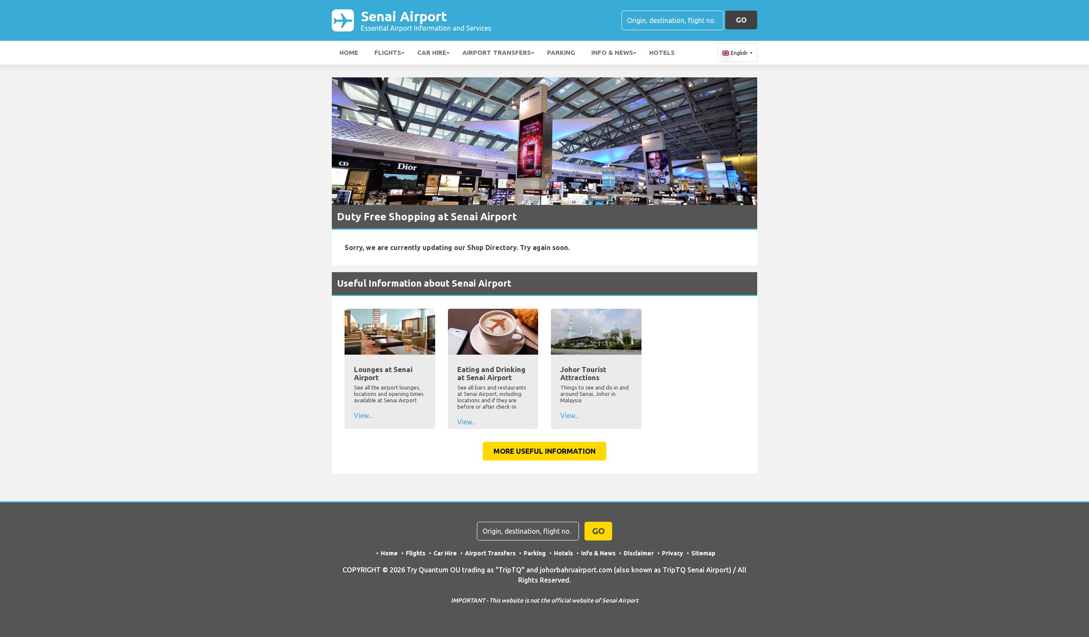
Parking (561, 52)
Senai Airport (426, 20)
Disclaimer (639, 553)
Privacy (672, 553)
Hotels (662, 52)
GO (741, 20)
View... (363, 415)
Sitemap (703, 553)
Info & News (612, 52)
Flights (387, 52)
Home (348, 52)
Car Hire (431, 52)
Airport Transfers (496, 52)
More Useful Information (544, 451)
